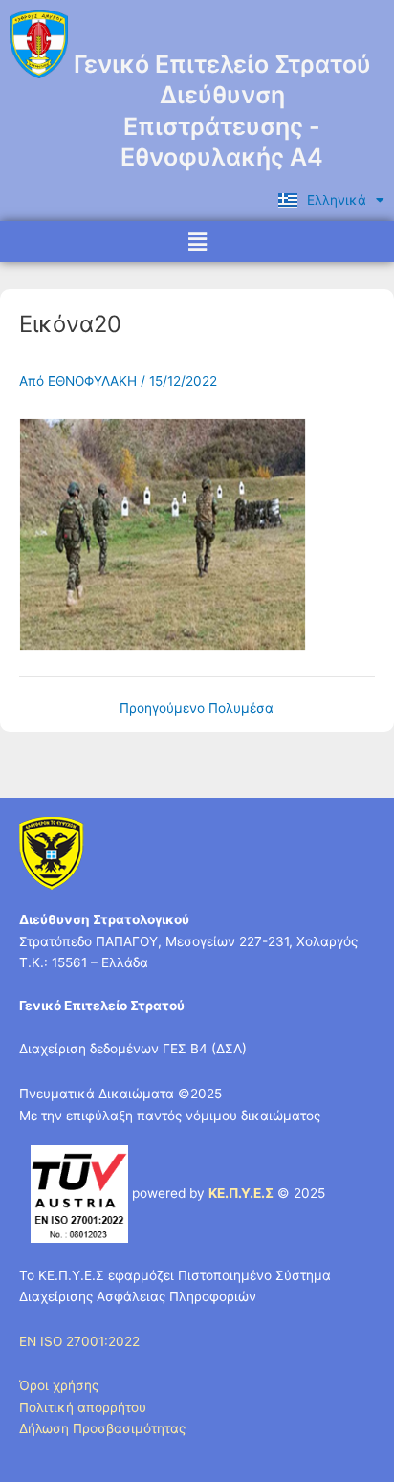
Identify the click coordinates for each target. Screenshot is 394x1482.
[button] (197, 241)
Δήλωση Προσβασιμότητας (102, 1428)
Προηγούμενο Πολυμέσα (197, 709)
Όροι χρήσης (58, 1385)
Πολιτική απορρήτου (82, 1407)
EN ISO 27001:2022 (79, 1341)
